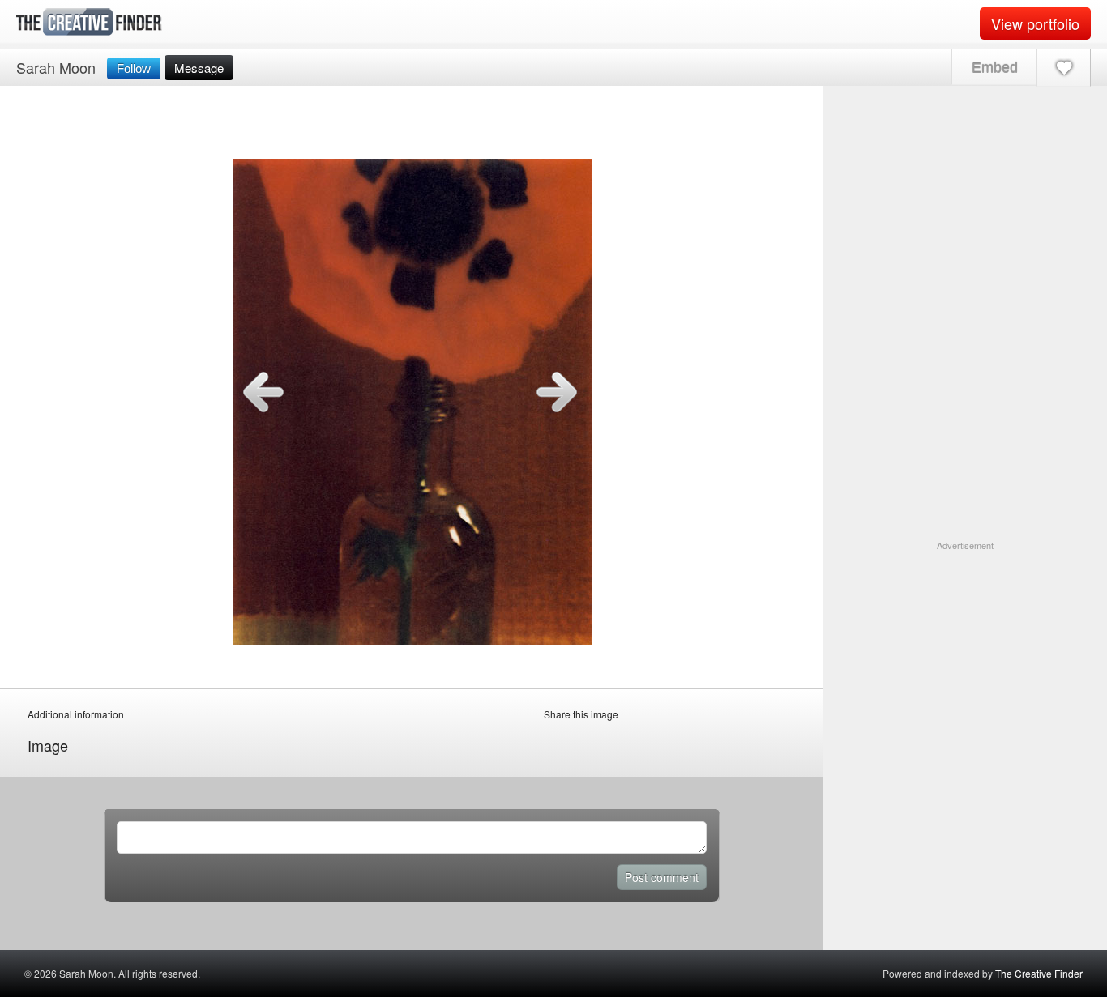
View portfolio (1035, 23)
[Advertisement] (965, 653)
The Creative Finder (1039, 973)
